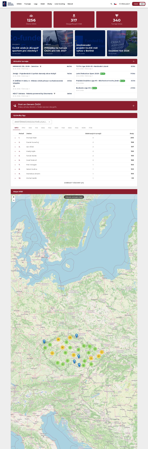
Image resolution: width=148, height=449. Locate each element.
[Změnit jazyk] (115, 4)
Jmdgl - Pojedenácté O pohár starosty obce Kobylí (34, 74)
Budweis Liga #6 (83, 88)
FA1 (36, 128)
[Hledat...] (111, 4)
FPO (23, 128)
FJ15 (90, 128)
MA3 (56, 128)
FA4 (76, 128)
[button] (78, 356)
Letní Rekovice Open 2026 (87, 74)
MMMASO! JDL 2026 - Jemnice (25, 66)
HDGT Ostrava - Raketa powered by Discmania (33, 94)
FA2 (49, 128)
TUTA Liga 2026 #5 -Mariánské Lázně (92, 66)
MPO (16, 128)
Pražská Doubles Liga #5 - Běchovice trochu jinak (97, 81)
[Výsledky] (40, 66)
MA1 (30, 128)
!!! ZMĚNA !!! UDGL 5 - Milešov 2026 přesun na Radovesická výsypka (38, 82)
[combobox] (32, 122)
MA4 (70, 128)
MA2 (43, 128)
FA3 (63, 128)
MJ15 (83, 128)
